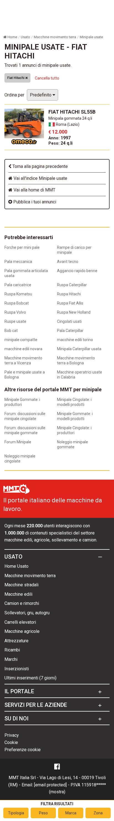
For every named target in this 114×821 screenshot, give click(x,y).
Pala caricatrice (17, 285)
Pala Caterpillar (70, 330)
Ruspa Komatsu (18, 294)
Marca (70, 813)
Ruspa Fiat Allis (70, 303)
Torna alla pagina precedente (39, 166)
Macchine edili (18, 594)
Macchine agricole (22, 631)
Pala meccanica (18, 261)
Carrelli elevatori (20, 622)
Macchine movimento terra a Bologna (76, 360)
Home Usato (16, 566)
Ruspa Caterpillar (72, 285)
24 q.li (60, 143)
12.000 (57, 132)
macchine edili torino (75, 339)
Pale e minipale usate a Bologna (24, 374)
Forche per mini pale (22, 247)
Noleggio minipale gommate (72, 444)
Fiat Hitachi (16, 78)
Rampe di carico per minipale (74, 250)
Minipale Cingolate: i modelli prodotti (74, 402)
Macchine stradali (21, 584)
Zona (98, 813)
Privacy (11, 735)
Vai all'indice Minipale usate (39, 178)
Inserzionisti (16, 668)
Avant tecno (67, 261)
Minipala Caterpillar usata (79, 349)
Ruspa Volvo (15, 312)
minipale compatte (20, 339)
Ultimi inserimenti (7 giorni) (30, 678)
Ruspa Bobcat (16, 303)
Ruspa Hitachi (69, 294)
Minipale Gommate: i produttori (22, 402)
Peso (43, 813)
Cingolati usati (69, 321)
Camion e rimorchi (21, 603)
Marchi (10, 659)
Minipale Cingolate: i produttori (74, 430)
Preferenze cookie (22, 749)
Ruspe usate (15, 321)
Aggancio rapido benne (77, 270)
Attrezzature (16, 640)
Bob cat (11, 330)
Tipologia (16, 813)
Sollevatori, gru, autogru (27, 612)
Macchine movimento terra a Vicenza (23, 360)
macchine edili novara (23, 349)
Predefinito (41, 95)
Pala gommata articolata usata (26, 273)
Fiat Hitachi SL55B (71, 112)
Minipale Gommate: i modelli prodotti (75, 416)
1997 (59, 137)
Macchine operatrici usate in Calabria (79, 374)
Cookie (11, 742)
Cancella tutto (47, 78)
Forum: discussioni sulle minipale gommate (24, 430)
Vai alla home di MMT (33, 190)
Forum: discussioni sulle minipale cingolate (24, 416)
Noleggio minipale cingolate (19, 458)
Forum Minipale (17, 442)
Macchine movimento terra (30, 575)
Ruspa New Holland (73, 312)
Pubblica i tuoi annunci (34, 201)
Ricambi (12, 650)
